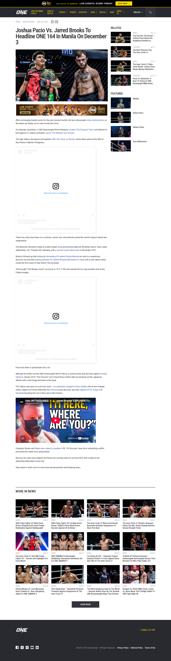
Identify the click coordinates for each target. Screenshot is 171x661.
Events (62, 12)
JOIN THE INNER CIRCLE (37, 12)
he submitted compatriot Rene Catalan (70, 386)
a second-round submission (67, 250)
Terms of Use (150, 648)
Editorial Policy (137, 648)
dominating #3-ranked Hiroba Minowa (62, 256)
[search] (150, 12)
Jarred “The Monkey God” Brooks (59, 133)
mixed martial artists (95, 120)
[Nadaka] (121, 103)
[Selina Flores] (121, 117)
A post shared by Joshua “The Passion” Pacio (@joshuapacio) (55, 229)
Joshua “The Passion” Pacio (81, 129)
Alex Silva (51, 390)
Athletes (83, 12)
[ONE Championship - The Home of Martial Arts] (22, 12)
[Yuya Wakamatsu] (121, 146)
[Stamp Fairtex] (121, 131)
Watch (102, 12)
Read (93, 12)
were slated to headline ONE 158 (54, 448)
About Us (119, 12)
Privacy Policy (123, 648)
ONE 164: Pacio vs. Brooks (63, 139)
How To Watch (50, 12)
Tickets (73, 12)
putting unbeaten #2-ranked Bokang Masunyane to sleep (59, 259)
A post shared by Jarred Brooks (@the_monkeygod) (55, 359)
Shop (112, 12)
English (137, 12)
